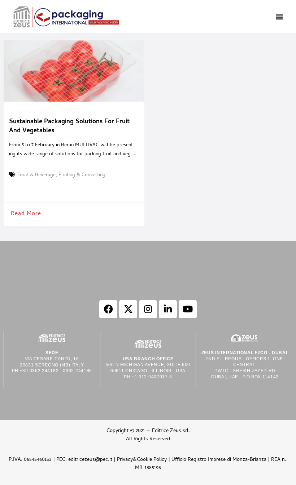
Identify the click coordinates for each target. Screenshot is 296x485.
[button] (279, 17)
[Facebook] (108, 309)
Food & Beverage (36, 175)
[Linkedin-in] (168, 309)
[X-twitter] (128, 309)
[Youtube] (188, 309)
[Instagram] (148, 309)
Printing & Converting (81, 175)
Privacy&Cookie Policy (142, 460)
